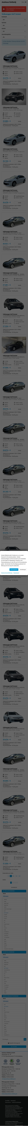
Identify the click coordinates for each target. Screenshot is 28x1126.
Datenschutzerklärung (6, 573)
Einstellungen (23, 569)
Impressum (16, 573)
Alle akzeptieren (13, 569)
